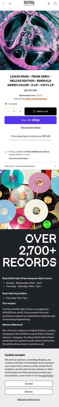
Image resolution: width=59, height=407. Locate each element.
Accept (29, 383)
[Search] (10, 3)
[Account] (48, 3)
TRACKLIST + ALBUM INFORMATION (20, 166)
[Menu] (3, 3)
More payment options (30, 127)
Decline (29, 391)
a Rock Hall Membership (36, 99)
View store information (18, 158)
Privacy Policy (46, 375)
